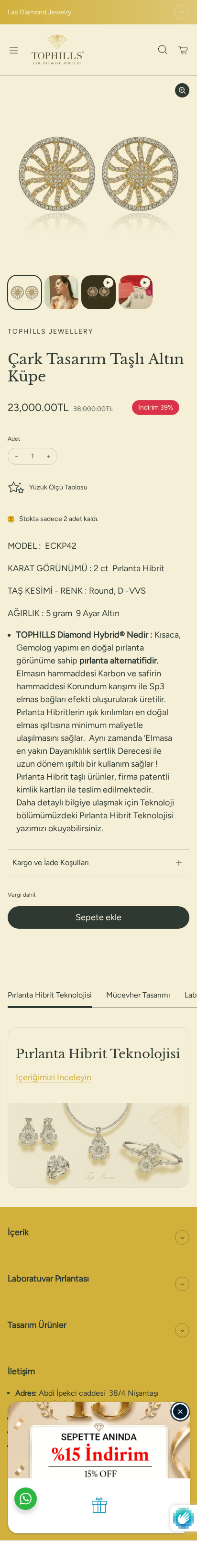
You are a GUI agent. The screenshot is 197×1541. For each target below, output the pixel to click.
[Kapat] (180, 1411)
